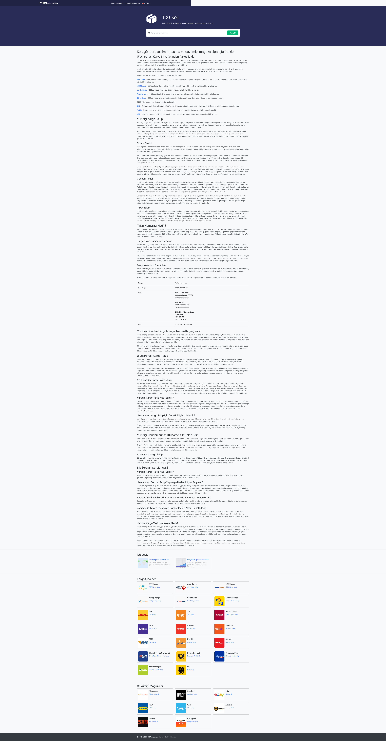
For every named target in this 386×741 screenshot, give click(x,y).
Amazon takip (230, 708)
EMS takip (152, 642)
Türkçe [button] (147, 3)
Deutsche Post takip (194, 656)
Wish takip (190, 708)
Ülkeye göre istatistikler (159, 560)
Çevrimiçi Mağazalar (132, 3)
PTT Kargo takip (154, 587)
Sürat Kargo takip (193, 601)
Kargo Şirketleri (117, 3)
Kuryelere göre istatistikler (198, 560)
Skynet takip (229, 642)
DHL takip (152, 614)
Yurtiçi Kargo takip (155, 601)
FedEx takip (153, 628)
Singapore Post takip (232, 656)
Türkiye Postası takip (232, 601)
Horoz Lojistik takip (231, 614)
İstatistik (173, 737)
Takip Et (233, 33)
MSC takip (190, 670)
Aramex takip (191, 628)
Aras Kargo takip (192, 587)
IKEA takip (152, 708)
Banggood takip (192, 721)
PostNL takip (191, 642)
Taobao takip (153, 721)
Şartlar (161, 737)
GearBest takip (192, 694)
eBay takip (229, 694)
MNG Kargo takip (231, 587)
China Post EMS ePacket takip (159, 656)
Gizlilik (167, 737)
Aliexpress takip (154, 694)
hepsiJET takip (230, 628)
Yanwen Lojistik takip (156, 670)
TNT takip (190, 614)
